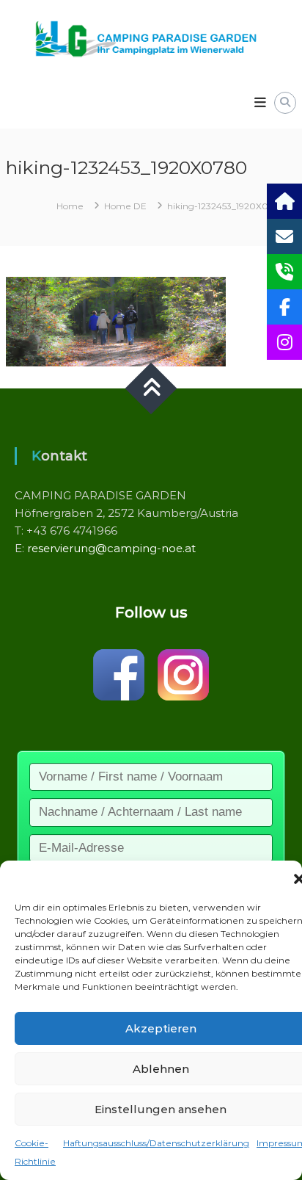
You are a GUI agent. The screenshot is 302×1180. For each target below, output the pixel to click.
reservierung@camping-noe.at (111, 548)
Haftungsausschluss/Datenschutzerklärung (156, 1142)
